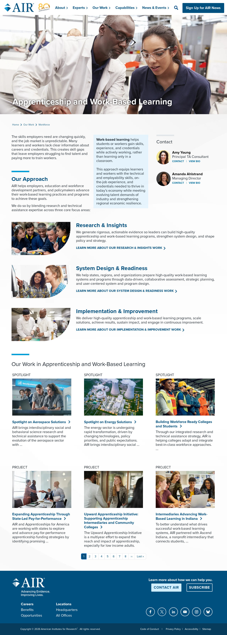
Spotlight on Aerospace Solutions (39, 422)
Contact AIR (166, 587)
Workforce (44, 124)
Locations (63, 604)
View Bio (194, 161)
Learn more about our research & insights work (119, 248)
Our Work (28, 124)
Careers (27, 604)
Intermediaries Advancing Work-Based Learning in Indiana (181, 516)
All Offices (64, 615)
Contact (178, 161)
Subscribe (199, 587)
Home (15, 124)
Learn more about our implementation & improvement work (128, 329)
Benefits (27, 610)
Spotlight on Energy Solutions (108, 422)
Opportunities (31, 615)
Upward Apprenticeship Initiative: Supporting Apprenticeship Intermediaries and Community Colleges (111, 520)
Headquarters (66, 610)
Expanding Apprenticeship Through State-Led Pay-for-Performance (41, 516)
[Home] (27, 7)
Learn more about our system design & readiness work (125, 291)
